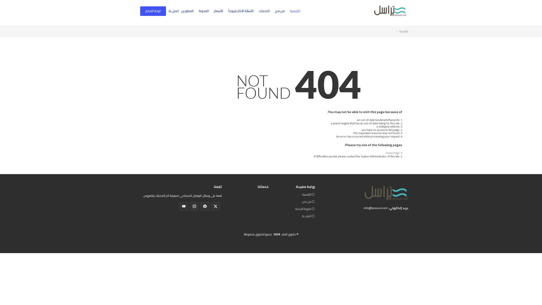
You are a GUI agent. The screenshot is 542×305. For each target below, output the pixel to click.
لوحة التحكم (153, 11)
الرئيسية (295, 11)
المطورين (187, 11)
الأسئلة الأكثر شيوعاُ (241, 11)
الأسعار (218, 11)
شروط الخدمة (303, 208)
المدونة (204, 11)
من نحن (280, 11)
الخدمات (264, 11)
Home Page (393, 152)
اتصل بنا (174, 11)
